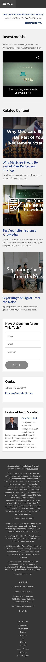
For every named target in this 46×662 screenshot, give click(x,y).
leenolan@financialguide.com (19, 393)
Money (23, 642)
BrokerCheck (32, 468)
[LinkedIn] (26, 611)
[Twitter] (23, 611)
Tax (23, 639)
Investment (23, 629)
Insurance (23, 635)
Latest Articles (23, 649)
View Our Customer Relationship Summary (23, 14)
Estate (23, 632)
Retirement (23, 625)
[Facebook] (19, 611)
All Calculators (23, 655)
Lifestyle (23, 645)
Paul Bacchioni (29, 418)
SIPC (36, 531)
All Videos (23, 652)
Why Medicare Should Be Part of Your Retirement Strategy (20, 166)
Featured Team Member (22, 412)
